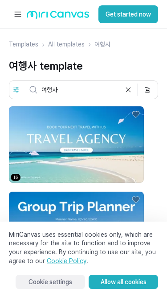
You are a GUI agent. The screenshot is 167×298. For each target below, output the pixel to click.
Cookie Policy (66, 260)
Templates (23, 44)
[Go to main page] (58, 17)
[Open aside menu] (18, 14)
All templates (66, 44)
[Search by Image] (147, 90)
